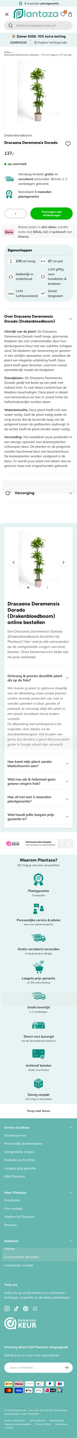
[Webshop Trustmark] (20, 1314)
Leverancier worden (18, 1265)
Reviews (10, 1225)
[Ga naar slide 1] (28, 587)
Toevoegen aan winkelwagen (51, 213)
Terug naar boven (38, 1110)
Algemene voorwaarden (17, 1424)
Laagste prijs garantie (20, 1168)
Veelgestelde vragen (19, 1152)
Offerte (13, 119)
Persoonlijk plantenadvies (23, 1143)
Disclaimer (61, 1424)
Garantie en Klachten (20, 1160)
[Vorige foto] (13, 562)
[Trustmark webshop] (38, 841)
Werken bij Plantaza (19, 1217)
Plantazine (12, 1200)
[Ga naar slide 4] (41, 587)
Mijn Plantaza (14, 1176)
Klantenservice (15, 1135)
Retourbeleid (57, 1420)
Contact (13, 128)
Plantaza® (19, 1410)
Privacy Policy (43, 1424)
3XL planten (17, 137)
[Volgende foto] (63, 562)
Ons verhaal (13, 1208)
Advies (13, 110)
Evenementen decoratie (21, 1257)
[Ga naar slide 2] (32, 587)
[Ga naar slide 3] (37, 587)
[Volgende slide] (47, 587)
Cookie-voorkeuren (14, 1420)
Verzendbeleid (37, 1420)
